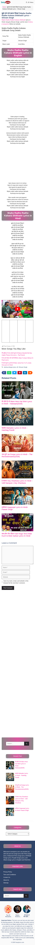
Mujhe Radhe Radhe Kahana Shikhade (13, 20)
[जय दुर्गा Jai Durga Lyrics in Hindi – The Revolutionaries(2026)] (17, 443)
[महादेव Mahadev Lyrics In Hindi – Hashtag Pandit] (17, 416)
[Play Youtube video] (17, 309)
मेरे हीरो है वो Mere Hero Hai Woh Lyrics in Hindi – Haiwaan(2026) (17, 402)
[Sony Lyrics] (5, 2)
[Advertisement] (17, 97)
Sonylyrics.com (19, 942)
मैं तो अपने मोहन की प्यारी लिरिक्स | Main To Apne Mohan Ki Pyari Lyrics (17, 359)
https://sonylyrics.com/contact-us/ (11, 935)
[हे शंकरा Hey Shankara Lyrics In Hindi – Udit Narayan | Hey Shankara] (17, 469)
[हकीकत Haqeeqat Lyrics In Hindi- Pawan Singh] (17, 496)
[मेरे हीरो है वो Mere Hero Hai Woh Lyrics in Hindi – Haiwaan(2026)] (17, 390)
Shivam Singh (23, 367)
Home (4, 7)
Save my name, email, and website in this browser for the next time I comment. (15, 582)
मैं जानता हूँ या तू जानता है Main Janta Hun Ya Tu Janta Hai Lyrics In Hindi (16, 364)
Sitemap (5, 883)
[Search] (26, 744)
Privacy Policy (7, 872)
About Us (6, 880)
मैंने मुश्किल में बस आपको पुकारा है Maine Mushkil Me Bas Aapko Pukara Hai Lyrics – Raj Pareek (17, 354)
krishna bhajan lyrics (10, 367)
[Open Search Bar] (27, 2)
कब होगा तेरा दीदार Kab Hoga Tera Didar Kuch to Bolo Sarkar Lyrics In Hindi (17, 535)
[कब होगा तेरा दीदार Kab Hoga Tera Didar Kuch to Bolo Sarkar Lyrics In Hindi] (17, 522)
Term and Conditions (9, 874)
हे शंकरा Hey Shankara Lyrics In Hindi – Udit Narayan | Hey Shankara (17, 482)
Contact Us (6, 877)
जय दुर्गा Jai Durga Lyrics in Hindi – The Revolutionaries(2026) (17, 455)
